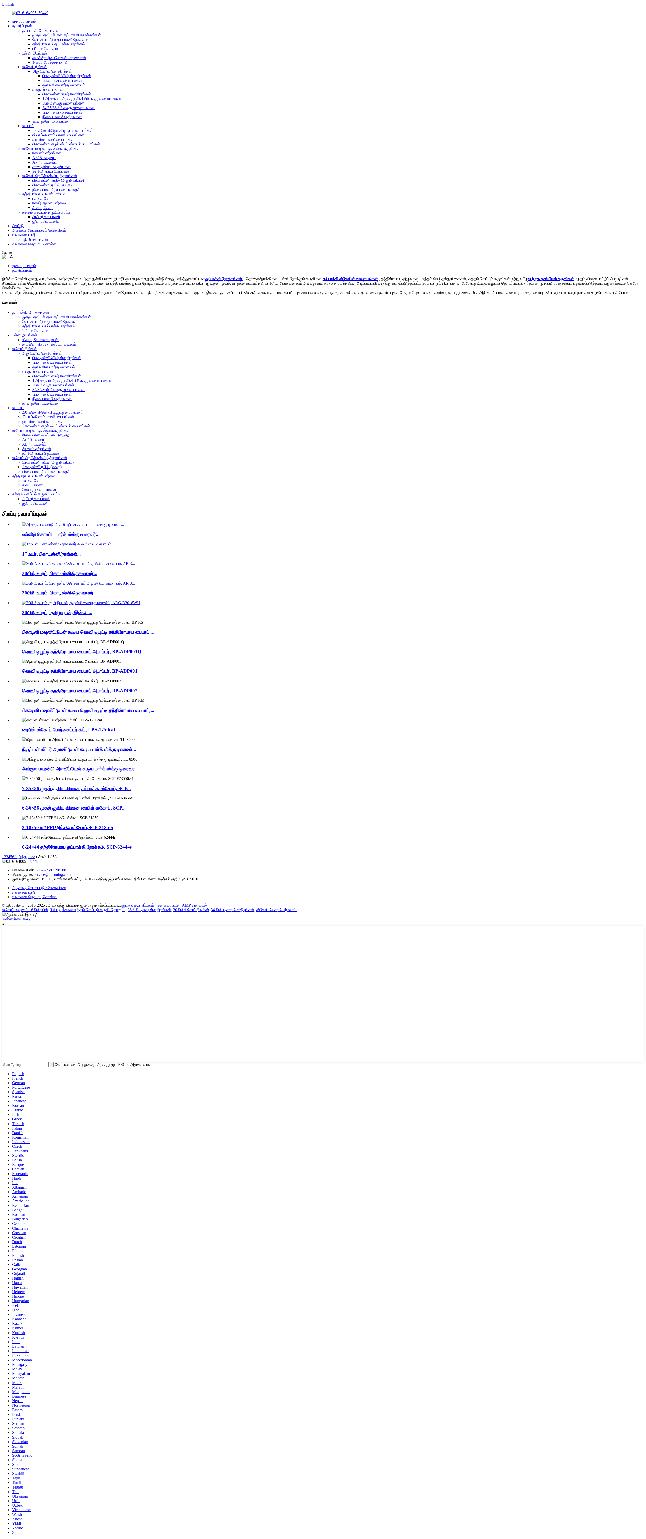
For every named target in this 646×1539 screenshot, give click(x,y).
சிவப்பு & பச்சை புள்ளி (50, 62)
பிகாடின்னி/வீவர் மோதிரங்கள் (66, 76)
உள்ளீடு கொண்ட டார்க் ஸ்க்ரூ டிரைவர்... (61, 534)
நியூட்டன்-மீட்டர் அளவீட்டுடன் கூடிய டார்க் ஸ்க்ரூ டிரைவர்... (79, 749)
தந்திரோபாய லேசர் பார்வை (44, 194)
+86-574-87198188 (50, 870)
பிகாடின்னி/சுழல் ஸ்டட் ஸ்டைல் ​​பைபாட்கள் (66, 144)
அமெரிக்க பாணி (46, 217)
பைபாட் (28, 126)
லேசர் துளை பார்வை (49, 203)
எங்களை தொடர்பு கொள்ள (34, 244)
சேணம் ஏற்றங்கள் (47, 153)
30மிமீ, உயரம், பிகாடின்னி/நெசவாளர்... (59, 573)
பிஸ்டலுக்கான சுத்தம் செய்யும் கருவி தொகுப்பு (88, 910)
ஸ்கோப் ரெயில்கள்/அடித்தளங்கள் (49, 176)
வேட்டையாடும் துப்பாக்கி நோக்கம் (60, 39)
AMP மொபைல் (194, 905)
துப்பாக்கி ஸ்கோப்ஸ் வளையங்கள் (350, 279)
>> (33, 857)
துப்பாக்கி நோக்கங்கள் (41, 30)
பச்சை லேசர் (42, 198)
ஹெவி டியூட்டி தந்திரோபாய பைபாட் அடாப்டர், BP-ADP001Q (81, 651)
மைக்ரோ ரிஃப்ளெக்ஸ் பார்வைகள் (59, 58)
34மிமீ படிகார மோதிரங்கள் (232, 910)
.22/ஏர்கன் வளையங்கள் (62, 80)
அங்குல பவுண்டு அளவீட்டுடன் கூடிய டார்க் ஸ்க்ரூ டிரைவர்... (80, 768)
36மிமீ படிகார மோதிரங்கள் (149, 910)
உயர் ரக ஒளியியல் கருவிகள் (551, 279)
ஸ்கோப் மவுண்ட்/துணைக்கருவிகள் (51, 148)
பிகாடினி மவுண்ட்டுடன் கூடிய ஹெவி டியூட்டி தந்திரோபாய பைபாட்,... (88, 632)
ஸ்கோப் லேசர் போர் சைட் (276, 910)
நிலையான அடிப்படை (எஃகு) (55, 189)
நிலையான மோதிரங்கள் (62, 117)
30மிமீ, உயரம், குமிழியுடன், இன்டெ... (57, 612)
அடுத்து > (22, 857)
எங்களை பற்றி (24, 235)
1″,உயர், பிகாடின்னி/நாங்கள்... (51, 554)
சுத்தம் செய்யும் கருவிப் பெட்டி (46, 212)
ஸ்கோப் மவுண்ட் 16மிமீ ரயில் (25, 910)
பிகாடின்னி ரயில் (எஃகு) (52, 185)
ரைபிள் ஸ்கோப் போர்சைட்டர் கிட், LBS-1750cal (68, 729)
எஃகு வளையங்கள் (48, 89)
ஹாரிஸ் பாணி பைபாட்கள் (53, 139)
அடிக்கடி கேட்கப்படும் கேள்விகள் (39, 230)
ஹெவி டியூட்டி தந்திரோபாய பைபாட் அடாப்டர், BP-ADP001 (80, 671)
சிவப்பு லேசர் (42, 207)
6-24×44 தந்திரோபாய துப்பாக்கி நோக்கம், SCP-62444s (77, 847)
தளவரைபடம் (168, 905)
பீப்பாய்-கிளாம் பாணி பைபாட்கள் (58, 135)
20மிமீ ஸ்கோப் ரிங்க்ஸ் (191, 910)
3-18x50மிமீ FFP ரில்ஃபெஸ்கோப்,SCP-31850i (67, 827)
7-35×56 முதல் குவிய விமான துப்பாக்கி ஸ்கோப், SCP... (76, 788)
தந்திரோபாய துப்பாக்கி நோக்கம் (58, 44)
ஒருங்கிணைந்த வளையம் (63, 85)
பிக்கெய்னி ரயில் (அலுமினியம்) (58, 180)
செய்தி (18, 226)
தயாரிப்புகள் (22, 26)
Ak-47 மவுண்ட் (44, 162)
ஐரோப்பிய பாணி (45, 221)
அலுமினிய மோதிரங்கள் (52, 71)
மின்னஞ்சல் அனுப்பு (18, 919)
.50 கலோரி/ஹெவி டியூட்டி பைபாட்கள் (62, 130)
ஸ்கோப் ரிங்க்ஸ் (34, 67)
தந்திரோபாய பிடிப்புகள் (50, 171)
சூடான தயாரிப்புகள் (137, 905)
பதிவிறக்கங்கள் (35, 239)
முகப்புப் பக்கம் (24, 21)
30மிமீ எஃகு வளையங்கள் (63, 103)
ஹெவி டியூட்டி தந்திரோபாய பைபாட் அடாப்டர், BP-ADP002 (80, 690)
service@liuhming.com (52, 874)
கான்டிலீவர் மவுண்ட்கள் (51, 121)
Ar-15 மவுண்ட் (44, 157)
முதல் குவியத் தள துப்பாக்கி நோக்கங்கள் (66, 35)
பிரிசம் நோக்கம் (45, 48)
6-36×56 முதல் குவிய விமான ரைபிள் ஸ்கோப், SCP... (74, 808)
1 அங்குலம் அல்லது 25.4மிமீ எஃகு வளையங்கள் (81, 98)
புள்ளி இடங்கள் (34, 53)
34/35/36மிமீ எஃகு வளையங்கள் (68, 108)
